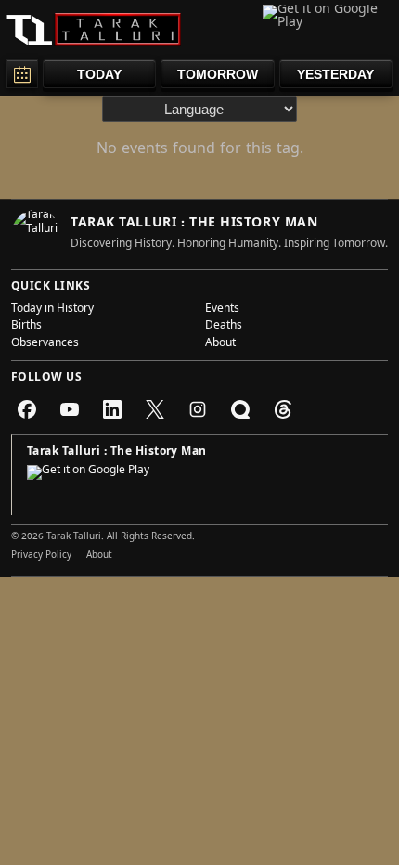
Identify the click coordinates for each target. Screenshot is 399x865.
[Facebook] (27, 409)
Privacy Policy (41, 556)
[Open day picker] (22, 73)
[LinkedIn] (112, 409)
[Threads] (283, 409)
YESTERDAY (335, 74)
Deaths (223, 326)
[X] (155, 409)
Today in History (52, 309)
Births (26, 326)
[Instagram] (197, 409)
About (220, 344)
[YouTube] (69, 409)
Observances (45, 344)
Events (222, 309)
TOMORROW (217, 74)
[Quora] (240, 409)
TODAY (99, 74)
